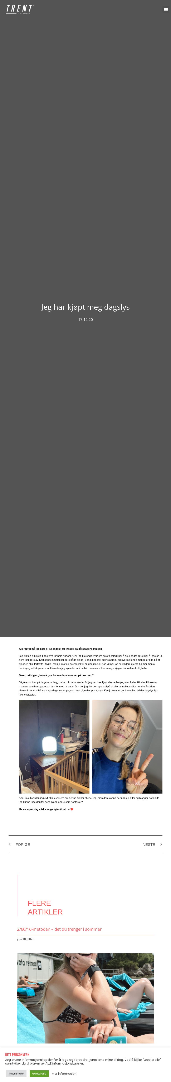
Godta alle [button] (39, 1074)
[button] (165, 9)
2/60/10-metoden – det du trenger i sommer (59, 929)
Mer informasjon (64, 1074)
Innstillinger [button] (16, 1074)
